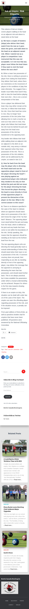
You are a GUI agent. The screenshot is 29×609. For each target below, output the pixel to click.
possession (16, 349)
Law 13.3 (10, 349)
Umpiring (4, 352)
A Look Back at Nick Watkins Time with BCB (13, 460)
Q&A (21, 349)
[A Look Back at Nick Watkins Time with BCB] (14, 448)
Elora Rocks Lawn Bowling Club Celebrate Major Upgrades (14, 509)
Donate (22, 600)
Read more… (18, 479)
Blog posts (14, 600)
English (11, 346)
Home (6, 600)
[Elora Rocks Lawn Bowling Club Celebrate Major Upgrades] (14, 493)
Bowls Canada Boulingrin (13, 408)
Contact (11, 604)
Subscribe (7, 396)
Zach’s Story (8, 553)
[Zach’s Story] (14, 539)
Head (6, 349)
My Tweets (6, 418)
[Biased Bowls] (4, 3)
